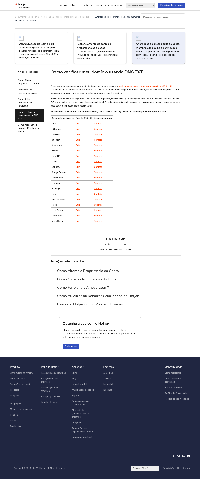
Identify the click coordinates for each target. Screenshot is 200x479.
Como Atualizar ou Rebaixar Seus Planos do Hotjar (98, 296)
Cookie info (168, 468)
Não (124, 244)
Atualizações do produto (84, 390)
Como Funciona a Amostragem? (83, 287)
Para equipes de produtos (53, 373)
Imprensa (107, 390)
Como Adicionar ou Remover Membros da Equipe (28, 128)
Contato (98, 123)
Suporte (98, 129)
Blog (74, 378)
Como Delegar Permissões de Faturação (25, 102)
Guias (74, 373)
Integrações (16, 403)
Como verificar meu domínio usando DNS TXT (28, 115)
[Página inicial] (22, 7)
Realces (14, 415)
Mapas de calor (17, 378)
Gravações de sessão (20, 384)
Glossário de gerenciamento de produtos (80, 413)
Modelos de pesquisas (21, 409)
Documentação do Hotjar (27, 17)
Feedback (14, 390)
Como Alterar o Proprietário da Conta (28, 82)
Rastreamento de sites (83, 437)
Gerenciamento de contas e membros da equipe (67, 17)
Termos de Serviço (174, 387)
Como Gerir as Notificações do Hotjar (87, 279)
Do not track (183, 468)
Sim (109, 244)
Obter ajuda (71, 346)
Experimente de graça (171, 5)
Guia (78, 123)
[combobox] (163, 16)
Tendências (15, 426)
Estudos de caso (49, 402)
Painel (13, 420)
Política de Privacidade (176, 393)
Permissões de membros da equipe (27, 91)
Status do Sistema (81, 5)
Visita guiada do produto (22, 373)
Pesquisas (15, 395)
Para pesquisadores (50, 396)
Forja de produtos (80, 384)
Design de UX (78, 422)
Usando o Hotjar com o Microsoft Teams (90, 304)
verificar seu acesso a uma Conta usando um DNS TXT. (145, 86)
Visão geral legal (173, 373)
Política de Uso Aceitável (177, 399)
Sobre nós (108, 373)
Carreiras (107, 378)
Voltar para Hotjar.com (109, 5)
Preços (63, 5)
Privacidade (108, 384)
